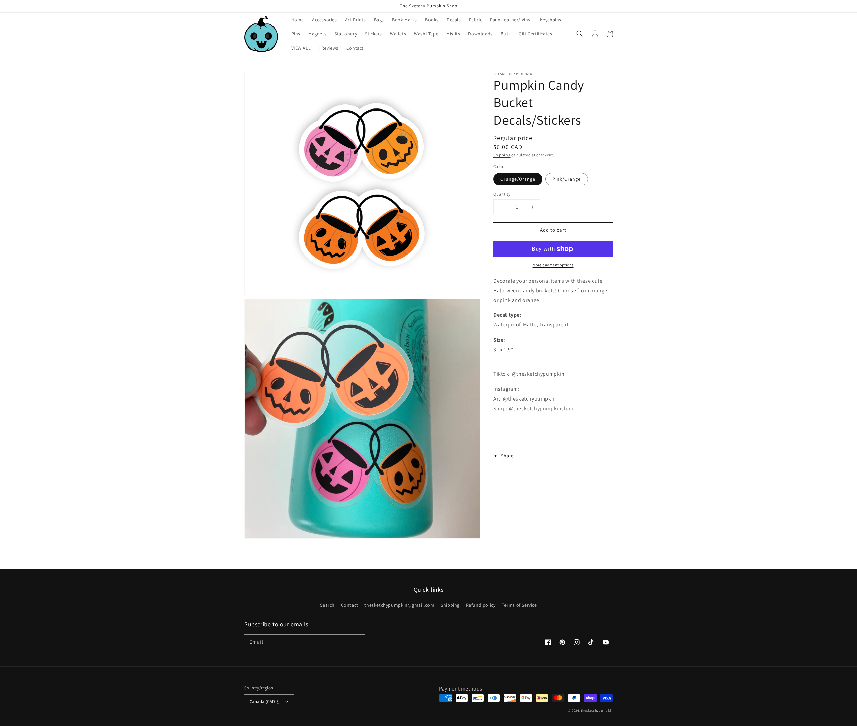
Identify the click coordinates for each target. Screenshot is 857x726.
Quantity (501, 194)
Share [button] (507, 456)
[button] (579, 33)
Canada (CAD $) (265, 701)
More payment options (553, 265)
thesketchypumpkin (597, 710)
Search (327, 605)
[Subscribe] (357, 642)
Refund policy (481, 605)
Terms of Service (519, 605)
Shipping (502, 154)
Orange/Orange (517, 179)
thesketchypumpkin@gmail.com (399, 605)
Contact (349, 605)
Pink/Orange (566, 179)
